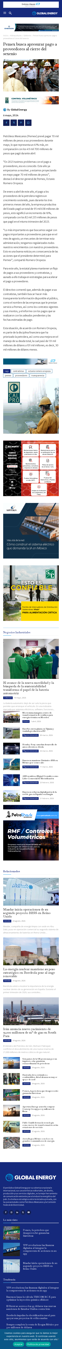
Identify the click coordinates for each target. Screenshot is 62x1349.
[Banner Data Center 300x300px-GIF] (31, 557)
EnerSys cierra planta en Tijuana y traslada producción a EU (38, 729)
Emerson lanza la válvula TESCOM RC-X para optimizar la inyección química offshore (31, 1298)
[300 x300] (31, 495)
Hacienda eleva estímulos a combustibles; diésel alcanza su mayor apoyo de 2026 (39, 1077)
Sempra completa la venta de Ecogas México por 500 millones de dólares (32, 1326)
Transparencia (37, 375)
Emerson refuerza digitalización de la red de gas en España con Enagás (39, 793)
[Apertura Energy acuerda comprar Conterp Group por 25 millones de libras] (11, 1111)
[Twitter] (13, 123)
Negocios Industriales (30, 735)
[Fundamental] (31, 5)
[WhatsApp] (28, 123)
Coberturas (8, 698)
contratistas (18, 371)
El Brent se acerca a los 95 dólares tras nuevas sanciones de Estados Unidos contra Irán (31, 1307)
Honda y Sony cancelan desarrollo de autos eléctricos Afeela (39, 745)
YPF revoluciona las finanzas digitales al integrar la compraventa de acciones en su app (39, 1249)
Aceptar (18, 1344)
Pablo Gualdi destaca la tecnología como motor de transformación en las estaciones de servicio (40, 1125)
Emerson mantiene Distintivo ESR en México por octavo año (40, 761)
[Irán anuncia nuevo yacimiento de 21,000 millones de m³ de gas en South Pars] (31, 1011)
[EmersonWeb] (31, 33)
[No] (58, 1339)
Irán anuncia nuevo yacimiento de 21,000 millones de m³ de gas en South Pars (29, 1032)
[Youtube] (28, 1212)
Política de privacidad (38, 1344)
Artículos (7, 921)
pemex (8, 375)
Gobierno (27, 36)
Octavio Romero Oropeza (39, 371)
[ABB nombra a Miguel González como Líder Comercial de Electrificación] (11, 780)
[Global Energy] (5, 109)
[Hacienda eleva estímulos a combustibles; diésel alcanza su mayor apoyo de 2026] (11, 1079)
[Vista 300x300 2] (31, 620)
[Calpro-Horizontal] (31, 106)
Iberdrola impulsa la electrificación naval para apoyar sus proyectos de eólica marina (30, 1317)
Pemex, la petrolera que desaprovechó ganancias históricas (40, 1092)
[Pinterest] (21, 123)
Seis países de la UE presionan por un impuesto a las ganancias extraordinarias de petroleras (39, 1061)
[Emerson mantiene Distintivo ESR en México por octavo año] (11, 764)
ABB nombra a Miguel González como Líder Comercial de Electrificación (40, 777)
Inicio (5, 36)
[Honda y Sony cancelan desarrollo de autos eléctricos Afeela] (11, 748)
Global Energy (19, 109)
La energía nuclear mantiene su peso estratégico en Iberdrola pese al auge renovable (29, 972)
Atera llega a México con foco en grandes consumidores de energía (38, 1139)
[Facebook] (6, 123)
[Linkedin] (17, 1212)
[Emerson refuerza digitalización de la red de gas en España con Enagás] (11, 796)
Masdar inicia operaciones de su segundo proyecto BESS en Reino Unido (27, 912)
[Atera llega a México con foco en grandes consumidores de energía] (11, 1143)
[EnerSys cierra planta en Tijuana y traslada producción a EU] (11, 733)
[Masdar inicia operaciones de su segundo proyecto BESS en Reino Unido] (31, 892)
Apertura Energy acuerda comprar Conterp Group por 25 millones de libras (38, 1109)
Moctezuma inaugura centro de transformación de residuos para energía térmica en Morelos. (37, 715)
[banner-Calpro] (31, 432)
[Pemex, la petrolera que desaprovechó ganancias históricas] (11, 1095)
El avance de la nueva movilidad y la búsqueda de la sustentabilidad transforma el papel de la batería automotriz (28, 688)
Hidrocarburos (16, 36)
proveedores (21, 375)
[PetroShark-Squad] (31, 862)
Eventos (26, 721)
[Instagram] (11, 1212)
